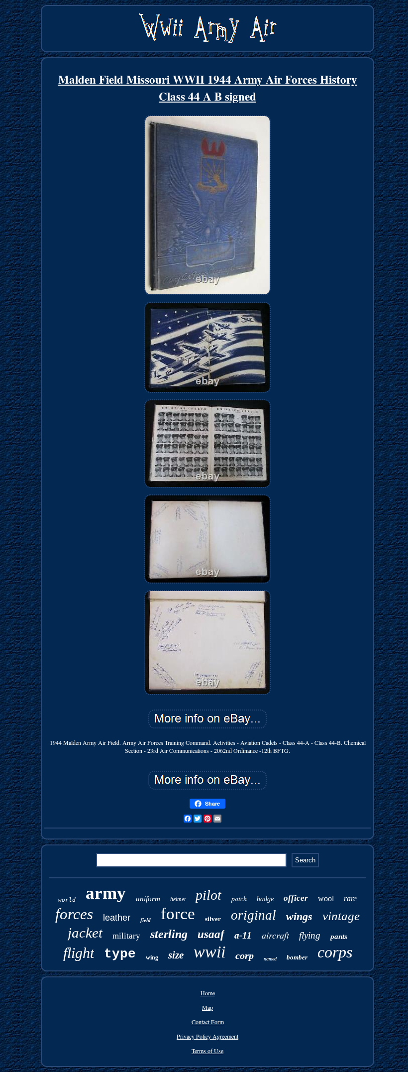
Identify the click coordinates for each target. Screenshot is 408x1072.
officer (296, 898)
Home (208, 993)
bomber (297, 957)
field (145, 920)
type (120, 954)
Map (207, 1007)
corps (334, 952)
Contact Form (208, 1022)
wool (326, 898)
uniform (148, 899)
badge (265, 899)
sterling (169, 934)
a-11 (243, 935)
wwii (209, 952)
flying (309, 935)
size (176, 955)
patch (239, 898)
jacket (85, 933)
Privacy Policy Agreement (207, 1036)
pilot (208, 895)
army (106, 893)
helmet (178, 899)
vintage (341, 916)
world (67, 900)
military (126, 936)
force (178, 914)
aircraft (275, 935)
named (270, 958)
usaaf (211, 934)
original (253, 915)
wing (152, 957)
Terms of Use (207, 1051)
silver (213, 919)
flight (78, 953)
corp (244, 955)
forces (74, 914)
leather (116, 918)
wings (299, 916)
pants (338, 937)
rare (350, 898)
